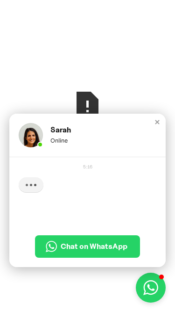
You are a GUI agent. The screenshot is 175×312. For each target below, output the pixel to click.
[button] (157, 122)
